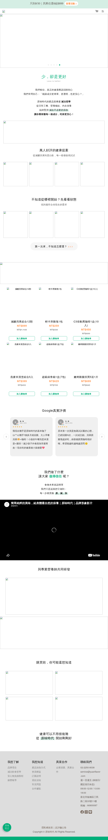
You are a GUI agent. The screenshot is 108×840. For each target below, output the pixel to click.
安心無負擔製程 (15, 775)
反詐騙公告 (60, 827)
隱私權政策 (47, 827)
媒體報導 (12, 780)
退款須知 (36, 780)
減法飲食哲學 (14, 771)
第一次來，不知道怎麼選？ (54, 246)
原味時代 (49, 831)
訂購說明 (36, 775)
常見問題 (36, 784)
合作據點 (36, 788)
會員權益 (36, 771)
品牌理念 (12, 767)
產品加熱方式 (38, 767)
